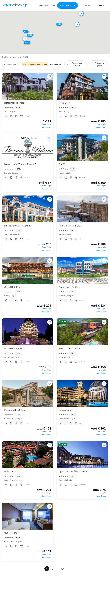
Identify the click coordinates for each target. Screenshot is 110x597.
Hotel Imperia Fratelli (14, 102)
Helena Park (10, 471)
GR (100, 5)
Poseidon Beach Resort (16, 410)
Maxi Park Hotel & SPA (70, 348)
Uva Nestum (10, 532)
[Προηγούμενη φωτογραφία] (5, 147)
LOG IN (86, 5)
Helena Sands (66, 410)
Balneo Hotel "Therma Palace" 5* (20, 164)
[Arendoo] (15, 5)
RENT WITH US (67, 5)
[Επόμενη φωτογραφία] (50, 147)
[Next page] (68, 568)
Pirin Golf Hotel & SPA (70, 225)
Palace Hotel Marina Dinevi (17, 225)
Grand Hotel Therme (14, 287)
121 (62, 568)
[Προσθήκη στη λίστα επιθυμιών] (49, 76)
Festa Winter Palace (14, 348)
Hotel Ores (64, 102)
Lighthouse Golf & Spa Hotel (73, 471)
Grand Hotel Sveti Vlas (70, 287)
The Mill (63, 164)
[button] (30, 46)
